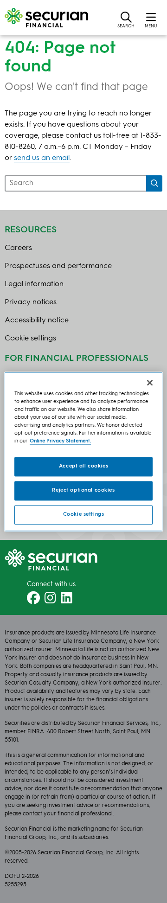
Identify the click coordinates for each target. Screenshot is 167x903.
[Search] (154, 183)
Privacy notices (31, 302)
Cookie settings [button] (30, 338)
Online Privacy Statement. (60, 441)
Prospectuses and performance (58, 266)
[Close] (150, 382)
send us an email (42, 158)
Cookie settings (83, 514)
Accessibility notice (37, 320)
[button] (126, 19)
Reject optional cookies (83, 490)
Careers (18, 248)
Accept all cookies (83, 466)
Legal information (34, 284)
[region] (83, 451)
